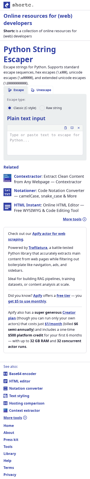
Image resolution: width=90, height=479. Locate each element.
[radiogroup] (34, 108)
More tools (72, 219)
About (8, 432)
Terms (8, 467)
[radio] (9, 108)
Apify (37, 295)
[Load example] (72, 127)
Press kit (10, 439)
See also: (10, 366)
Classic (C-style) (25, 108)
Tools (7, 446)
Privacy (9, 474)
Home (8, 425)
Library (9, 453)
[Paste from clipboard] (65, 127)
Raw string (54, 108)
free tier (63, 295)
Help (7, 460)
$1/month (53, 323)
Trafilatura (38, 247)
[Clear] (78, 127)
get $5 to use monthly (27, 301)
